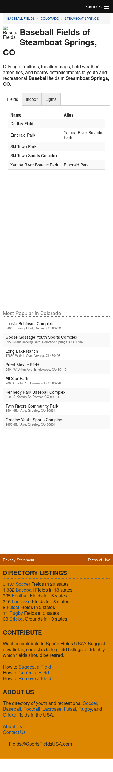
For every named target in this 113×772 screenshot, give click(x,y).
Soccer (23, 584)
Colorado (50, 18)
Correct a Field (34, 672)
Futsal (13, 607)
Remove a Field (35, 678)
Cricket (16, 618)
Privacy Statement (18, 560)
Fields (12, 99)
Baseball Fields (21, 18)
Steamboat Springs (82, 18)
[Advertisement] (56, 247)
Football (20, 595)
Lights (51, 99)
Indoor (32, 99)
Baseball (25, 589)
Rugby (16, 613)
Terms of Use (99, 560)
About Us (12, 726)
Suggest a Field (35, 666)
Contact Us (14, 732)
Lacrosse (21, 601)
